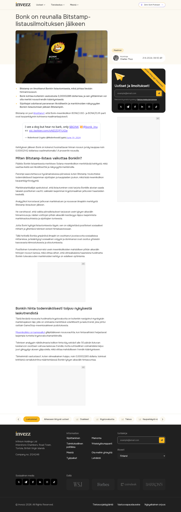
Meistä (73, 5)
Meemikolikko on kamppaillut (30, 332)
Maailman (118, 50)
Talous (128, 419)
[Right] (162, 419)
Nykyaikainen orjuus (155, 504)
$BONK (74, 127)
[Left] (18, 419)
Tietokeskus (57, 5)
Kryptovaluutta (107, 419)
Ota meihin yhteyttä (102, 452)
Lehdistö (96, 458)
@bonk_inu (90, 127)
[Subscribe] (159, 93)
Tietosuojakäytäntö (103, 504)
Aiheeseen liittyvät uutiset (56, 419)
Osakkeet (84, 419)
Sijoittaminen (73, 438)
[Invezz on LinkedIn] (142, 107)
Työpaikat (71, 458)
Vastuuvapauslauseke (129, 504)
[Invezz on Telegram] (128, 107)
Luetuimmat (31, 419)
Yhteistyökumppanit (102, 443)
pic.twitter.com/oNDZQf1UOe (48, 130)
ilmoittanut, (39, 113)
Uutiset (39, 5)
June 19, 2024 (74, 137)
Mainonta (96, 438)
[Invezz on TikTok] (156, 107)
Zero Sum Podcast (152, 5)
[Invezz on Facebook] (135, 107)
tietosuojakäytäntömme (147, 99)
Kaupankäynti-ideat (152, 419)
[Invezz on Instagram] (149, 107)
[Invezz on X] (121, 107)
